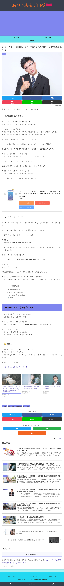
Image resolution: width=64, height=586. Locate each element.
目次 (12, 286)
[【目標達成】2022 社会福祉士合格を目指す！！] (52, 379)
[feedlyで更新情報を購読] (47, 428)
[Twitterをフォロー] (17, 428)
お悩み (5, 406)
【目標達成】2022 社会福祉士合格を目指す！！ (52, 387)
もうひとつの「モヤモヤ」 (15, 292)
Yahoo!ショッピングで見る (26, 207)
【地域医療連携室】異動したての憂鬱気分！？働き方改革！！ (31, 387)
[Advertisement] (32, 23)
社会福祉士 (19, 406)
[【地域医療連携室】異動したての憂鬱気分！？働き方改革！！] (31, 379)
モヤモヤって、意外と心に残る (15, 295)
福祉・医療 (26, 406)
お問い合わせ (52, 576)
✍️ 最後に (11, 298)
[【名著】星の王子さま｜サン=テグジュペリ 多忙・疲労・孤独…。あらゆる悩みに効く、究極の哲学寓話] (11, 379)
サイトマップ (11, 576)
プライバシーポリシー (32, 576)
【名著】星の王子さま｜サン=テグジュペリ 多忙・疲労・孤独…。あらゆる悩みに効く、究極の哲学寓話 (11, 389)
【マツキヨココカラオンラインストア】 (15, 367)
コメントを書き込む (32, 554)
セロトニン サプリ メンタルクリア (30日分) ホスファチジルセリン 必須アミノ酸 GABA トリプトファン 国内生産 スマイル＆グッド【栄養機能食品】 (39, 193)
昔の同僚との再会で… (14, 290)
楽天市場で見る (42, 203)
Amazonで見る (26, 203)
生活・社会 (11, 406)
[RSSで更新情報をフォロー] (32, 433)
